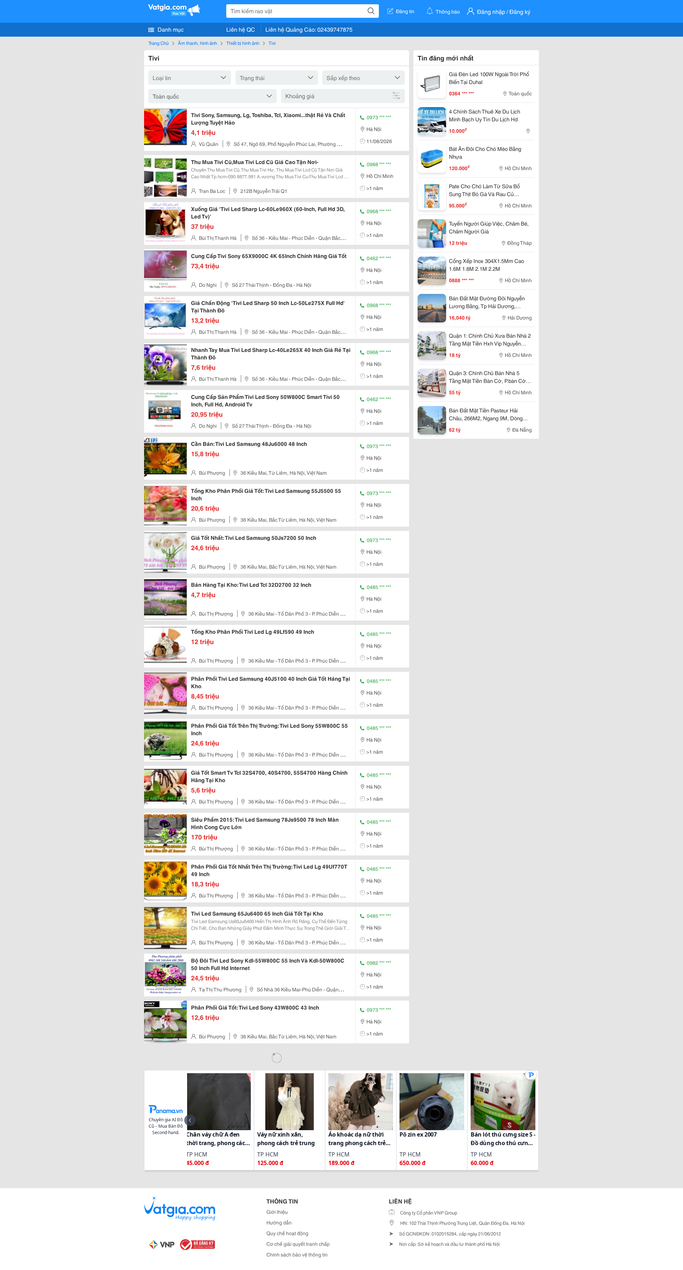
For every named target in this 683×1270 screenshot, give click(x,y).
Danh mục (170, 29)
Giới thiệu (277, 1211)
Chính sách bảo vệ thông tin (297, 1254)
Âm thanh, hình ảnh (197, 42)
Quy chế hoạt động (287, 1233)
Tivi (272, 42)
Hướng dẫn (279, 1222)
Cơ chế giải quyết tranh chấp (298, 1243)
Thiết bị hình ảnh (242, 42)
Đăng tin (405, 11)
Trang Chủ (158, 42)
